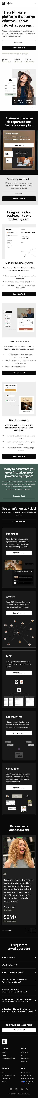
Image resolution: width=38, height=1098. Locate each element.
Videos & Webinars (8, 1075)
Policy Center (25, 1072)
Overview (24, 1052)
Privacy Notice (26, 1075)
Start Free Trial (19, 294)
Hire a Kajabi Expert (8, 1058)
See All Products (19, 522)
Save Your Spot (19, 496)
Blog (3, 1072)
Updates (24, 1061)
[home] (7, 3)
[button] (34, 3)
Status (4, 1081)
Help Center (6, 1078)
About (4, 1052)
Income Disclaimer (27, 1078)
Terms (18, 53)
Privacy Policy (25, 53)
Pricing (23, 1055)
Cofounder (25, 1058)
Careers (4, 1055)
